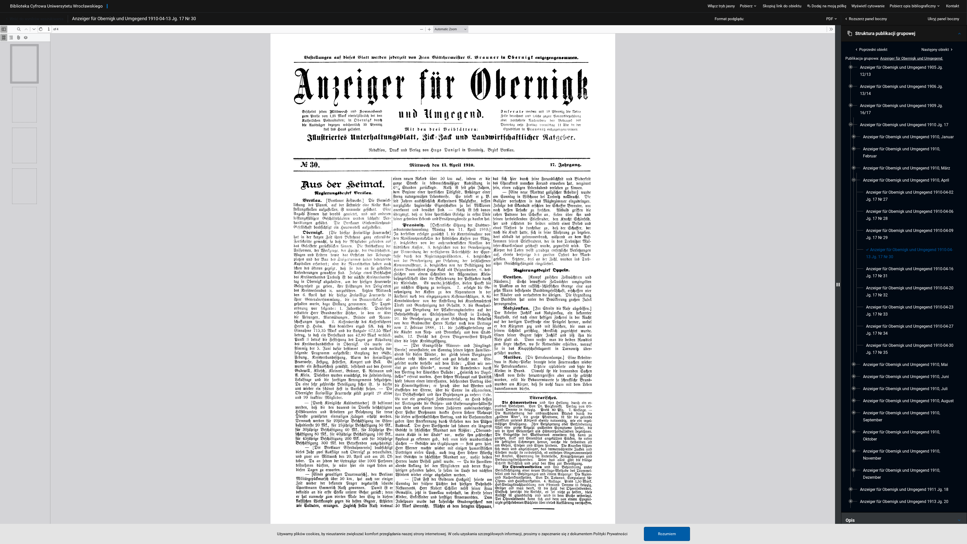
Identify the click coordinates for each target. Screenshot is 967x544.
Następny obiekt (935, 49)
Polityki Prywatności (610, 534)
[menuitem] (907, 71)
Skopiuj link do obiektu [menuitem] (782, 6)
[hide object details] (838, 284)
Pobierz (746, 6)
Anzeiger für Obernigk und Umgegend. (911, 58)
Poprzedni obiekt (873, 49)
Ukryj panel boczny (943, 19)
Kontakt (952, 6)
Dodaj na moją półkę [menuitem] (829, 6)
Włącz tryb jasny (721, 6)
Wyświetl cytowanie (868, 6)
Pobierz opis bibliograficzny (913, 6)
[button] (904, 33)
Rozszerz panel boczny (868, 19)
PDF (829, 19)
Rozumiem (667, 534)
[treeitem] (904, 71)
